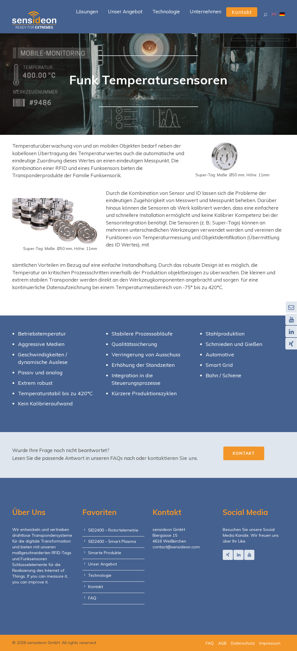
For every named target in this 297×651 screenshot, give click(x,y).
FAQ (92, 598)
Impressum (269, 643)
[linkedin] (238, 555)
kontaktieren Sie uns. (173, 458)
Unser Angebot (102, 564)
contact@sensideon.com (176, 547)
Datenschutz (243, 643)
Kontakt (244, 453)
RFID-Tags (61, 552)
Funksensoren (34, 558)
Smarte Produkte (104, 552)
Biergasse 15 (165, 535)
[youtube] (249, 555)
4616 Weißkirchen (169, 541)
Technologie (99, 575)
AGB (222, 643)
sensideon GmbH (169, 529)
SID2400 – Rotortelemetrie (113, 530)
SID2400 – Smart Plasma (112, 541)
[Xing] (228, 555)
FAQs (116, 458)
